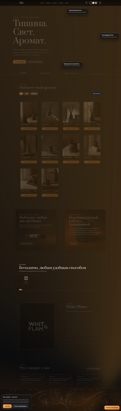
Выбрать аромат (19, 61)
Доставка (55, 3)
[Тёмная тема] (90, 3)
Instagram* (83, 401)
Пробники (48, 3)
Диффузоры (34, 93)
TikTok (81, 403)
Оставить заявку (59, 403)
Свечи (26, 93)
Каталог (42, 3)
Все (21, 93)
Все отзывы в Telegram (93, 368)
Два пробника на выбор (35, 61)
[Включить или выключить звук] (86, 3)
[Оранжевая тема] (96, 3)
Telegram (82, 398)
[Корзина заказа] (100, 3)
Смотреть (74, 243)
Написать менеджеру (112, 407)
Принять (7, 406)
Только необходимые (20, 406)
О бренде (61, 3)
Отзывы (66, 3)
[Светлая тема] (93, 3)
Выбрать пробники (26, 243)
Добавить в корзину (29, 128)
